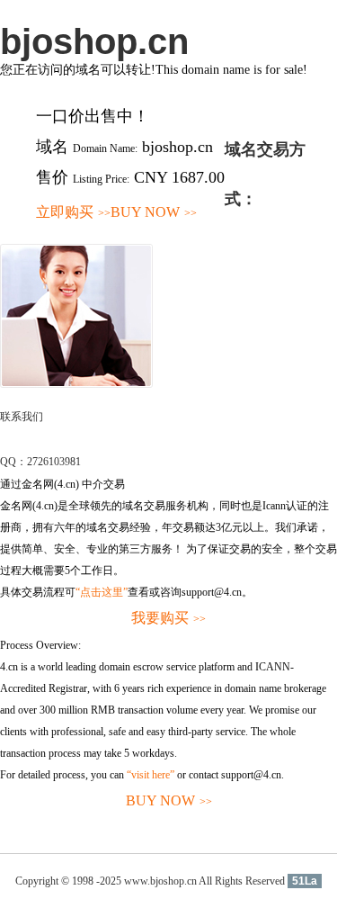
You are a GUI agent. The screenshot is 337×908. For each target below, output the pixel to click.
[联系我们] (76, 384)
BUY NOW (154, 212)
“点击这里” (101, 592)
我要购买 (168, 617)
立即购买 (73, 212)
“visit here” (150, 775)
